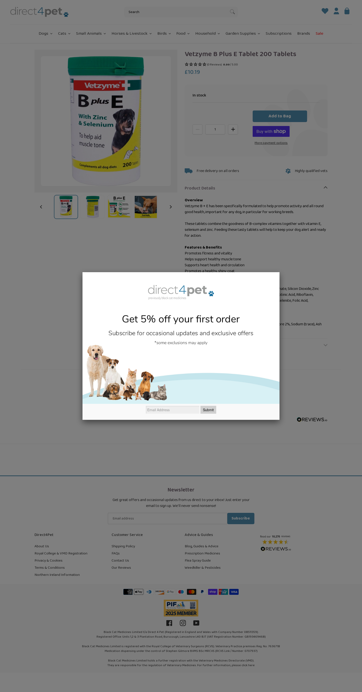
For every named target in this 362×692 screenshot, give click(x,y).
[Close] (279, 272)
